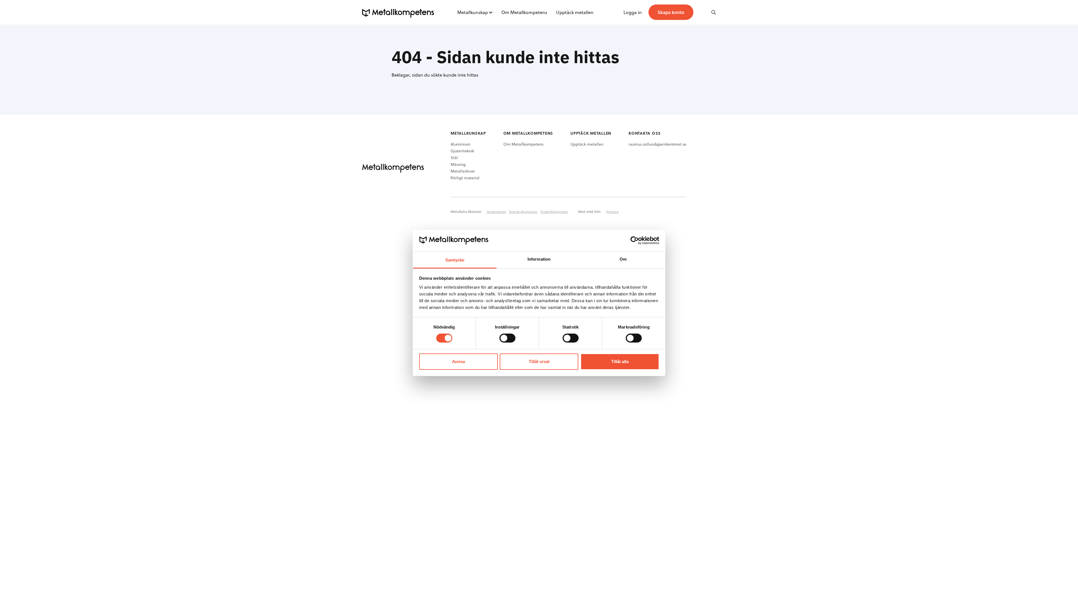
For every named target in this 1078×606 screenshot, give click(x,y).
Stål (454, 157)
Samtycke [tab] (455, 260)
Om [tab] (623, 259)
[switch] (507, 338)
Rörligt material (465, 178)
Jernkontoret (496, 211)
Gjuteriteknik (462, 151)
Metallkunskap (472, 12)
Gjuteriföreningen (554, 211)
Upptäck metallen (574, 12)
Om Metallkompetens (524, 12)
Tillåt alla (620, 361)
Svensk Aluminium (523, 211)
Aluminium (461, 144)
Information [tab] (539, 259)
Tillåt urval (539, 361)
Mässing (458, 164)
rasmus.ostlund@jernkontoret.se (657, 144)
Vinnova (612, 211)
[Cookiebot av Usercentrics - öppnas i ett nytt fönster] (634, 240)
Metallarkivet (463, 171)
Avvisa (458, 361)
